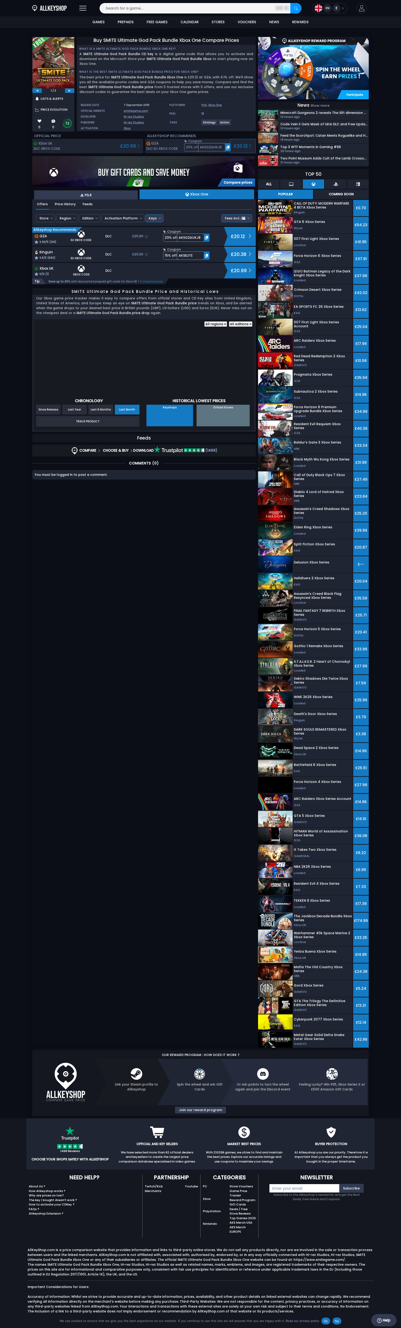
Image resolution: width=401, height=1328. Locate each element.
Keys (153, 218)
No (337, 1321)
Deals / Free (239, 1209)
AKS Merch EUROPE (238, 1229)
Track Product (88, 421)
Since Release (48, 409)
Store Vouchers (241, 1186)
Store (44, 218)
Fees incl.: (233, 218)
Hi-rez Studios (134, 117)
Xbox (127, 128)
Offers (42, 204)
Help (386, 1320)
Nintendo (210, 1224)
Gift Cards (238, 1204)
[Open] (83, 8)
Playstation (212, 1211)
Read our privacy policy (302, 1321)
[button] (361, 8)
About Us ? (37, 1186)
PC (205, 1186)
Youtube (191, 1186)
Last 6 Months (101, 409)
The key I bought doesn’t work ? (53, 1200)
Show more (320, 105)
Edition (88, 218)
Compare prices (151, 281)
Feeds (88, 204)
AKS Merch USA (241, 1222)
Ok (326, 1321)
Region (65, 218)
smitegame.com (136, 111)
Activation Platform (121, 218)
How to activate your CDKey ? (51, 1204)
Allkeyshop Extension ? (46, 1213)
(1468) (210, 450)
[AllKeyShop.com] (49, 8)
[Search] (295, 8)
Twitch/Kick (154, 1186)
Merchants (153, 1191)
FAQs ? (34, 1209)
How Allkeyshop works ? (47, 1191)
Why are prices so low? (46, 1195)
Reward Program (242, 1200)
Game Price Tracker (238, 1193)
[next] (69, 90)
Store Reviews (240, 1213)
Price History (65, 204)
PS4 (204, 105)
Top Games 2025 (243, 1218)
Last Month (127, 409)
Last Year (74, 409)
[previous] (37, 90)
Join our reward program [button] (200, 1110)
